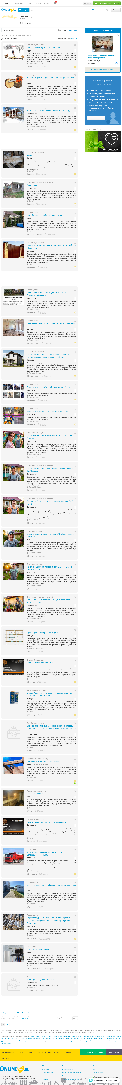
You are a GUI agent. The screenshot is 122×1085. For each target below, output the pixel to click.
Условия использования (70, 1079)
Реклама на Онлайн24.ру (93, 129)
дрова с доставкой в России (86, 1036)
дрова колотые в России (49, 1036)
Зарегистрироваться (96, 118)
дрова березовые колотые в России (19, 1038)
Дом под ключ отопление (38, 949)
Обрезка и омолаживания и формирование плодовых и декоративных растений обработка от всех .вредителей (51, 727)
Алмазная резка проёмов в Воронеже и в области (49, 387)
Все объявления (7, 1052)
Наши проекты (98, 1072)
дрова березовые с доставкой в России (72, 1038)
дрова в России (35, 1036)
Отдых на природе (35, 793)
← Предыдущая (8, 1018)
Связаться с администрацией (72, 1072)
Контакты (5, 1058)
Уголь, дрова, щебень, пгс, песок (41, 979)
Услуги (38, 3)
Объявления (6, 3)
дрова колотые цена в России (35, 1041)
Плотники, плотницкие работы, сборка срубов (47, 761)
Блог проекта (46, 1076)
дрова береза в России (54, 1041)
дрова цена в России (103, 1036)
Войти (88, 3)
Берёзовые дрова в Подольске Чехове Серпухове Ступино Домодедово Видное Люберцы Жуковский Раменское (49, 920)
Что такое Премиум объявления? (102, 70)
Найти (115, 10)
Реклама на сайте (68, 1069)
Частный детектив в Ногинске (40, 662)
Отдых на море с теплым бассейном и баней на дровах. (51, 885)
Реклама (29, 3)
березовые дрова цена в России (74, 1041)
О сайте (95, 1066)
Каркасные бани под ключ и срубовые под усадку (48, 110)
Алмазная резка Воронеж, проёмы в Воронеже (48, 411)
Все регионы (98, 10)
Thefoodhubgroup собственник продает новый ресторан (103, 56)
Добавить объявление (110, 3)
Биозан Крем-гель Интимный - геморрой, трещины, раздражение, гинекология (49, 694)
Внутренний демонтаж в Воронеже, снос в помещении (51, 323)
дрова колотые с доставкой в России (45, 1038)
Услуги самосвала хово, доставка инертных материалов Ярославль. (46, 853)
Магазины (19, 3)
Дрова (29, 154)
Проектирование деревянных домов (43, 632)
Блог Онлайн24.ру (44, 1052)
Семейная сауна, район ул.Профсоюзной (45, 215)
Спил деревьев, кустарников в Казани (43, 47)
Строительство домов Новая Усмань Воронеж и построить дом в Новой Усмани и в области (48, 355)
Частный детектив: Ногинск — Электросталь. (46, 821)
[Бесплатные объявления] (2, 35)
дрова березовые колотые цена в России (100, 1041)
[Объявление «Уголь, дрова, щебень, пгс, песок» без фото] (13, 984)
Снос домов (32, 185)
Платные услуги (47, 1072)
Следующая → (23, 1018)
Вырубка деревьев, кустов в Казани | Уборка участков (50, 77)
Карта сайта (66, 1076)
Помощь (47, 3)
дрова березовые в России (67, 1036)
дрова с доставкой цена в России (12, 1041)
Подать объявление (69, 1066)
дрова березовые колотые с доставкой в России (103, 1038)
